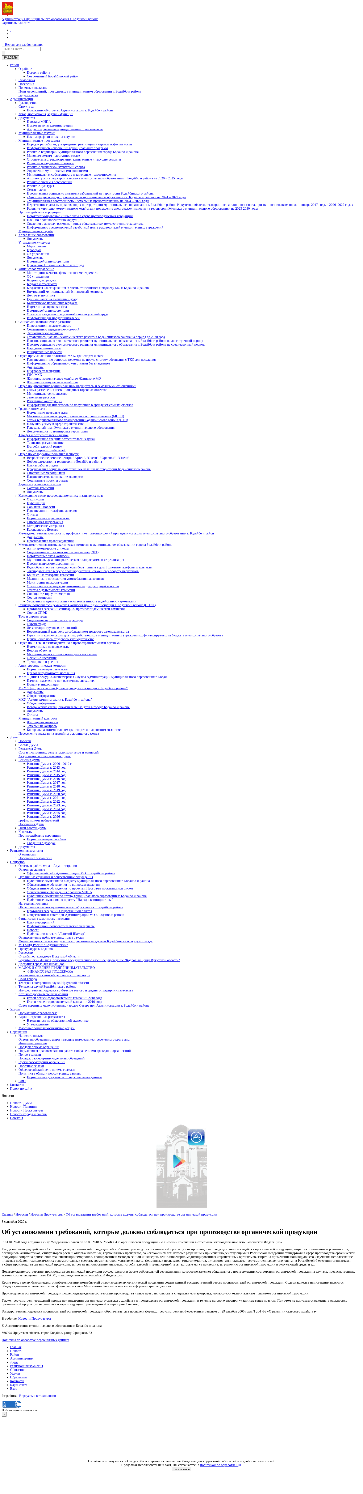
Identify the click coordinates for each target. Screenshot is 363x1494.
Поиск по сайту (21, 1088)
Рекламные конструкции (44, 401)
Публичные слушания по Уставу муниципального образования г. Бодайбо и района (87, 896)
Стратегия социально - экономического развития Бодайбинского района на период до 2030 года (96, 337)
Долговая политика (41, 295)
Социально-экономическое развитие (44, 322)
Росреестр (25, 952)
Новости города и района (28, 1114)
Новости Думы (21, 1103)
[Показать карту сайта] (10, 37)
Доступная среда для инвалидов (41, 964)
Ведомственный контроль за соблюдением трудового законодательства (78, 631)
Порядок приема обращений (38, 1047)
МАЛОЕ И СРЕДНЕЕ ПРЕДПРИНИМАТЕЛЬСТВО (56, 967)
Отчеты (32, 514)
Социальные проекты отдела (47, 480)
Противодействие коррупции (39, 212)
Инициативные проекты (44, 352)
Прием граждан (29, 1054)
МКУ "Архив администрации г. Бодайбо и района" (55, 699)
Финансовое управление (36, 269)
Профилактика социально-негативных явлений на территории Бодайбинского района (89, 469)
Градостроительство (32, 408)
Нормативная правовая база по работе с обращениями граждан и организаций (74, 1051)
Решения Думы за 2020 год (46, 794)
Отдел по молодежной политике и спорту (48, 454)
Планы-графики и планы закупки (51, 136)
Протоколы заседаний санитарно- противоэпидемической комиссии (76, 609)
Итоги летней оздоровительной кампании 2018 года (64, 998)
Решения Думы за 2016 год (46, 779)
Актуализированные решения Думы (44, 756)
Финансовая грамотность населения (44, 918)
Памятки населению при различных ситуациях (61, 680)
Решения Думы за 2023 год (46, 805)
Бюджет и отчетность (42, 284)
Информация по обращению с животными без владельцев (68, 363)
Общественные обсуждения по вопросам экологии (63, 884)
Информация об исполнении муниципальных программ (67, 148)
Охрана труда (36, 624)
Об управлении (38, 254)
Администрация (21, 99)
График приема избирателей (38, 820)
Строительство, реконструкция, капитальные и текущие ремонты (74, 159)
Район (14, 65)
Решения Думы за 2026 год (46, 816)
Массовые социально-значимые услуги (46, 1028)
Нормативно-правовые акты (47, 412)
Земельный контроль (42, 726)
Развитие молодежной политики (50, 163)
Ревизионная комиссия (26, 850)
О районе (25, 69)
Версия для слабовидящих (24, 44)
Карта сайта (18, 1385)
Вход (13, 1388)
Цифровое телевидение (43, 371)
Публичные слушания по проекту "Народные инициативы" (70, 899)
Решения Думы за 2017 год (46, 782)
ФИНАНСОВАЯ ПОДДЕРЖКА (50, 971)
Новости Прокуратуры (26, 1110)
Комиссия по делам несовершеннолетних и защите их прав (61, 495)
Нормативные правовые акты (48, 518)
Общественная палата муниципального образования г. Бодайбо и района (70, 907)
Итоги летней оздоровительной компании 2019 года (64, 1001)
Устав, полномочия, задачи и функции (45, 114)
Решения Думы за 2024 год (46, 809)
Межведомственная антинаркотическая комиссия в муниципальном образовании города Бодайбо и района (95, 544)
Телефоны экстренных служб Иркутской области (53, 983)
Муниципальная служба (35, 231)
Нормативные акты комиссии (48, 556)
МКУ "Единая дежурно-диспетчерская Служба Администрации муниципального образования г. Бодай (92, 677)
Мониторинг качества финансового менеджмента (62, 272)
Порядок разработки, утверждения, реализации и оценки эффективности (79, 144)
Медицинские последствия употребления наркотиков (65, 578)
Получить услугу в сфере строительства (55, 424)
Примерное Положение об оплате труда (55, 265)
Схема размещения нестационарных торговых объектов (67, 390)
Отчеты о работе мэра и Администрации (47, 865)
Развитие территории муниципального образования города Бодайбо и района (83, 152)
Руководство (27, 102)
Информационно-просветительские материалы (61, 926)
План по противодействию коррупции (54, 220)
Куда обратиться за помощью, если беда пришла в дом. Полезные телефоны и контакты (90, 567)
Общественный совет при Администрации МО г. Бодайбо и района (75, 915)
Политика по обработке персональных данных (35, 1340)
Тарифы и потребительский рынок (43, 435)
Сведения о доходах (41, 843)
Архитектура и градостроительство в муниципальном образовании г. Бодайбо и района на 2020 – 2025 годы (105, 178)
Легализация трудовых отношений (52, 627)
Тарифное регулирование (45, 442)
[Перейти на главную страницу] (10, 30)
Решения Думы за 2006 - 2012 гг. (50, 763)
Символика (26, 80)
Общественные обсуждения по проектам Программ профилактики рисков (80, 888)
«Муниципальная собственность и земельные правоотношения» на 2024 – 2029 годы (88, 201)
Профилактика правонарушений (50, 541)
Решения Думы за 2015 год (46, 775)
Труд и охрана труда (32, 616)
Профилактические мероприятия (50, 563)
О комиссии (35, 499)
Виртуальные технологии (37, 1395)
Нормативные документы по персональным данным (64, 1077)
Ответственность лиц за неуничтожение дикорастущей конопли (73, 586)
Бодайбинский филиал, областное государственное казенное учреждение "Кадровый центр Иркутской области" (99, 960)
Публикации (36, 503)
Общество (17, 862)
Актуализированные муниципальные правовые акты (65, 129)
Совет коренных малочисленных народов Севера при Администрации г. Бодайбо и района (83, 1005)
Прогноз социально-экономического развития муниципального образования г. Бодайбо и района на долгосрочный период (115, 340)
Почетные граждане (32, 87)
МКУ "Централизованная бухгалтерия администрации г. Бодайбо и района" (73, 688)
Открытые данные (31, 869)
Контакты (25, 831)
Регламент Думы (30, 748)
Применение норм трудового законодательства (60, 639)
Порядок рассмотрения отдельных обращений (51, 1058)
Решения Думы (29, 760)
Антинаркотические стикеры (48, 548)
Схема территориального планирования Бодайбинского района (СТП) (77, 420)
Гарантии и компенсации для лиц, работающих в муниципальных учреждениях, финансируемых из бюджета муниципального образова (125, 635)
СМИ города (27, 979)
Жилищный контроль (42, 722)
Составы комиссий (40, 488)
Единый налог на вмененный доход (52, 299)
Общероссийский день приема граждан (46, 1069)
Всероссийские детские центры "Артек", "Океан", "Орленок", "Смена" (78, 458)
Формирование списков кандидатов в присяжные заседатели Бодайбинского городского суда (85, 941)
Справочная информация (45, 522)
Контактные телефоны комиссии (50, 575)
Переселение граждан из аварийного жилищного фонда (58, 733)
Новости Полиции (23, 1106)
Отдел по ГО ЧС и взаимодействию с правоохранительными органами (69, 643)
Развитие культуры (40, 186)
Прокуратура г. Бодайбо (35, 949)
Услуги (15, 1009)
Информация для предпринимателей (53, 318)
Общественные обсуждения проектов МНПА (59, 892)
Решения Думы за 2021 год (46, 797)
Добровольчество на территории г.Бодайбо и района (64, 461)
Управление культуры (34, 242)
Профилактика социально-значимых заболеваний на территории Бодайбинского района (90, 193)
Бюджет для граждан (42, 280)
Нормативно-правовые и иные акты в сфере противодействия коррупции (80, 216)
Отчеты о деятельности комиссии (51, 590)
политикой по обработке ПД (220, 1465)
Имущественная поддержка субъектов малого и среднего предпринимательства (75, 990)
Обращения (18, 1032)
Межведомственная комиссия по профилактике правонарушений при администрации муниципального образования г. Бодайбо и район (116, 533)
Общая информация (41, 695)
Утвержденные (38, 1024)
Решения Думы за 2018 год (46, 786)
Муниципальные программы (39, 140)
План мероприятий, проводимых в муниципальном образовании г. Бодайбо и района (79, 91)
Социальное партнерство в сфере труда (55, 620)
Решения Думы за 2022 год (46, 801)
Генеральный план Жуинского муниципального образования (70, 427)
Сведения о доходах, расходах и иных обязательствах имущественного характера (85, 223)
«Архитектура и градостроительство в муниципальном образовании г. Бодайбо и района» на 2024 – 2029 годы (106, 197)
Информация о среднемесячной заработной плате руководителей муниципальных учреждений (95, 227)
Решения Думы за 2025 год (46, 813)
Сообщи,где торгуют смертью (48, 594)
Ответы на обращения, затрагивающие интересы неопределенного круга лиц (74, 1039)
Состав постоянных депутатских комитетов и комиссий (58, 752)
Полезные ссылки (31, 1066)
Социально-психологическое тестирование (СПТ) (63, 552)
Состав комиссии (39, 597)
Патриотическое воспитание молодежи (55, 476)
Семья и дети (36, 189)
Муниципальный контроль (37, 718)
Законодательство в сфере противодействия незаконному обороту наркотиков (83, 571)
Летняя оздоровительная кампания (43, 994)
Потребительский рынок (44, 446)
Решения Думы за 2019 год (46, 790)
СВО (22, 1081)
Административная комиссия (39, 484)
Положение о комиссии (35, 858)
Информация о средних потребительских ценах (61, 439)
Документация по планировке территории (57, 431)
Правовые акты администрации (50, 125)
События (16, 1118)
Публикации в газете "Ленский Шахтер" (56, 933)
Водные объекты (39, 650)
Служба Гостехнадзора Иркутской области (49, 956)
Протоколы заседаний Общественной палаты (59, 911)
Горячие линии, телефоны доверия (52, 510)
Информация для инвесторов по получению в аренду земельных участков (80, 405)
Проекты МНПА (39, 121)
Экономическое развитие (45, 333)
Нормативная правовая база (47, 306)
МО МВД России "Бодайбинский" (43, 945)
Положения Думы (31, 824)
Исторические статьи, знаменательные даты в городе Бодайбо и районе (78, 707)
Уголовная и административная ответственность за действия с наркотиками (81, 601)
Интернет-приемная (32, 1043)
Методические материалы (45, 526)
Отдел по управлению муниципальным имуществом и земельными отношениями (77, 386)
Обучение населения (42, 658)
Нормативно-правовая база (46, 839)
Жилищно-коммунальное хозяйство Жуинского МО (64, 378)
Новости (24, 741)
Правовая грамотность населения (51, 673)
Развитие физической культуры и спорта (56, 167)
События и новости (41, 507)
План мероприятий (40, 922)
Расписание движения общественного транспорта (54, 975)
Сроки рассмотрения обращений (41, 1062)
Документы (26, 118)
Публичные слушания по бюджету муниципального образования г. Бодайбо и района (88, 881)
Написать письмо (30, 1035)
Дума (14, 737)
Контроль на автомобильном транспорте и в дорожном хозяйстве (74, 729)
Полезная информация (43, 684)
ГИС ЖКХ (34, 374)
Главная (7, 1214)
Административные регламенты (41, 1017)
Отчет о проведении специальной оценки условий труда (67, 314)
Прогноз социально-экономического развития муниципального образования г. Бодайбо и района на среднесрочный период (116, 344)
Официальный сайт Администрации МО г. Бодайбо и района (71, 873)
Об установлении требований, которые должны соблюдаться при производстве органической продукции (141, 1214)
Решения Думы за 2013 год (46, 767)
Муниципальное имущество (47, 393)
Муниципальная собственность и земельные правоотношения (71, 174)
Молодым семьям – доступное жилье (53, 155)
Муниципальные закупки (36, 133)
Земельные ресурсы (41, 397)
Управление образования (36, 235)
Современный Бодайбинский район (53, 76)
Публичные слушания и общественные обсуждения (55, 877)
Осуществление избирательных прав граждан (51, 937)
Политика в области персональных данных (49, 1073)
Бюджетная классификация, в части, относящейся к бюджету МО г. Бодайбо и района (88, 288)
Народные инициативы (44, 348)
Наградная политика (33, 903)
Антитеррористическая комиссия (42, 665)
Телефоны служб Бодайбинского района (47, 986)
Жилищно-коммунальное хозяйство (52, 382)
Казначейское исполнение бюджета (52, 303)
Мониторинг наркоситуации (47, 582)
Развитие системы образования (49, 182)
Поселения (26, 84)
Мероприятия (36, 246)
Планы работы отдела (42, 465)
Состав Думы (28, 745)
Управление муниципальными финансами (57, 170)
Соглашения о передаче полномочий (53, 329)
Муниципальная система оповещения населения (62, 654)
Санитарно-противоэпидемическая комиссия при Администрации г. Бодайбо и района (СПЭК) (87, 605)
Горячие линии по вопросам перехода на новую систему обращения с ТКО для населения (91, 359)
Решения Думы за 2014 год (46, 771)
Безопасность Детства (42, 529)
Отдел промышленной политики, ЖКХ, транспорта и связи (61, 356)
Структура (26, 106)
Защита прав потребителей (46, 450)
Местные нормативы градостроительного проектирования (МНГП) (75, 416)
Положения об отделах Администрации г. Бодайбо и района (70, 110)
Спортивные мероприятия (46, 473)
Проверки (34, 250)
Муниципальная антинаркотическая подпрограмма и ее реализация (75, 560)
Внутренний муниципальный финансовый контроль (65, 291)
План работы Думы (32, 828)
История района (38, 72)
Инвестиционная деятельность (49, 325)
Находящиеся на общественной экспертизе (57, 1020)
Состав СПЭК (37, 612)
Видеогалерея (28, 95)
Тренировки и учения (42, 661)
